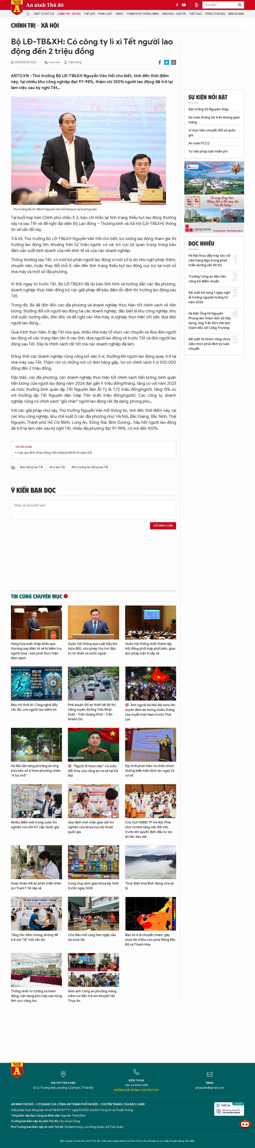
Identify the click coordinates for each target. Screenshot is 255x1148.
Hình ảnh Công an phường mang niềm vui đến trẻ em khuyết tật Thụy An (92, 996)
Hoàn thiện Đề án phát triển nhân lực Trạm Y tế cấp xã (36, 886)
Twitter (166, 62)
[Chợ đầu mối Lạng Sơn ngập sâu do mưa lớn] (93, 914)
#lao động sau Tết (31, 467)
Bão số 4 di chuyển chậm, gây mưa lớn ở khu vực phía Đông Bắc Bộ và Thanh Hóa (150, 940)
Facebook (159, 62)
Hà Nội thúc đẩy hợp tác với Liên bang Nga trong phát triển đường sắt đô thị (209, 260)
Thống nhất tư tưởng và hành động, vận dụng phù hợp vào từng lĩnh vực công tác (36, 996)
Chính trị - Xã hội (68, 14)
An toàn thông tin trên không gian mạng (214, 120)
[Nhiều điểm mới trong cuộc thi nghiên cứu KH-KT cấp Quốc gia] (36, 801)
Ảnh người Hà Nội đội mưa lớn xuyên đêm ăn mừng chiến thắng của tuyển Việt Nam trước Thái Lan (150, 712)
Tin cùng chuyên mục (36, 596)
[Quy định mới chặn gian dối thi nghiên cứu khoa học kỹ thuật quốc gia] (93, 801)
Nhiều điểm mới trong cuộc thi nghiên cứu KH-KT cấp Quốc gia (35, 824)
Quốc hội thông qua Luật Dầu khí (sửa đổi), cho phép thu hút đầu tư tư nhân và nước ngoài (92, 648)
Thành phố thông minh (143, 14)
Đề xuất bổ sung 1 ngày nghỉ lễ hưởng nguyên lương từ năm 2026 (209, 297)
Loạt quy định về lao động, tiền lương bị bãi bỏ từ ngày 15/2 (54, 452)
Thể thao (195, 14)
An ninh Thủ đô (45, 5)
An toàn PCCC (199, 143)
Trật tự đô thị (43, 14)
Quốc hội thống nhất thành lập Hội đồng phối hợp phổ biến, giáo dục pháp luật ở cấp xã (150, 648)
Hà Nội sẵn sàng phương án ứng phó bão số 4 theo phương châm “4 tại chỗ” (36, 771)
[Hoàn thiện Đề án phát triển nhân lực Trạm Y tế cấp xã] (36, 862)
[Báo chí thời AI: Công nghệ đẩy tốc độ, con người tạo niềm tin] (36, 684)
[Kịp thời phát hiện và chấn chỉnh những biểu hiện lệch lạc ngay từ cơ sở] (150, 745)
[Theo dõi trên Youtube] (183, 5)
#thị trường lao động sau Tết (90, 467)
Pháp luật (105, 14)
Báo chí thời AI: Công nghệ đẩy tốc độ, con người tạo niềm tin (34, 707)
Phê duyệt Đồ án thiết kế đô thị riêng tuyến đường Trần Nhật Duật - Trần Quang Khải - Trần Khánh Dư (92, 712)
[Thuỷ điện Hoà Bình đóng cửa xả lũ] (150, 862)
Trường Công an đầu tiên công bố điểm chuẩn (207, 279)
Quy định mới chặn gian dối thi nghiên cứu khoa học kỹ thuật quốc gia (91, 827)
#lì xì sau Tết (57, 467)
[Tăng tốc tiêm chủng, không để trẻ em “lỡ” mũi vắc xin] (36, 914)
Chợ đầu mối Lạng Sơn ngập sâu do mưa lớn (92, 937)
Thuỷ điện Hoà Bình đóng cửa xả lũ (149, 886)
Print (173, 62)
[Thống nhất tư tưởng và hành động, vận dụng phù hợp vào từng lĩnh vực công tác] (36, 970)
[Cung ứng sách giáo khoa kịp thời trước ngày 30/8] (93, 862)
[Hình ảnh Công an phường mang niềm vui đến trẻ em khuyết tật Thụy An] (93, 970)
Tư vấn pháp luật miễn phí (208, 152)
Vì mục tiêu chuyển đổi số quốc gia (211, 132)
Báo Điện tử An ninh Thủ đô (17, 7)
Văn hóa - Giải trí (174, 14)
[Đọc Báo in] (198, 5)
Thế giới (89, 14)
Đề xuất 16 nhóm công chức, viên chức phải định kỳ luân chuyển (209, 344)
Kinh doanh (236, 14)
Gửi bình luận (163, 525)
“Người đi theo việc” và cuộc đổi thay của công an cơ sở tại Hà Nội (93, 771)
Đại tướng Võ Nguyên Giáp (208, 109)
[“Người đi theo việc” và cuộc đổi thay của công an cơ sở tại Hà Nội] (93, 745)
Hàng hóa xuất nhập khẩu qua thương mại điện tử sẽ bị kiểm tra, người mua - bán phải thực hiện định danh (36, 651)
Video (119, 14)
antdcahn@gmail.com (209, 1088)
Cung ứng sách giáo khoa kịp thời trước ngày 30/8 (93, 886)
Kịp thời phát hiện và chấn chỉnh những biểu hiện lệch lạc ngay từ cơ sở (150, 771)
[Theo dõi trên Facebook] (178, 5)
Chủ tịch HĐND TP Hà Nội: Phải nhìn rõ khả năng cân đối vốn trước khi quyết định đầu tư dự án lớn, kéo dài (148, 829)
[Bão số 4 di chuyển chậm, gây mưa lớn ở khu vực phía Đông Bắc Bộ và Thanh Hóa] (150, 914)
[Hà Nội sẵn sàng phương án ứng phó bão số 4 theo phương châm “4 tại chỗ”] (36, 745)
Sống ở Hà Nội (215, 14)
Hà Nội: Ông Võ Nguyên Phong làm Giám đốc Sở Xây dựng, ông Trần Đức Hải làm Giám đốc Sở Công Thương (209, 321)
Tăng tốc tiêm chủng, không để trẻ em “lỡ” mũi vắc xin (34, 937)
